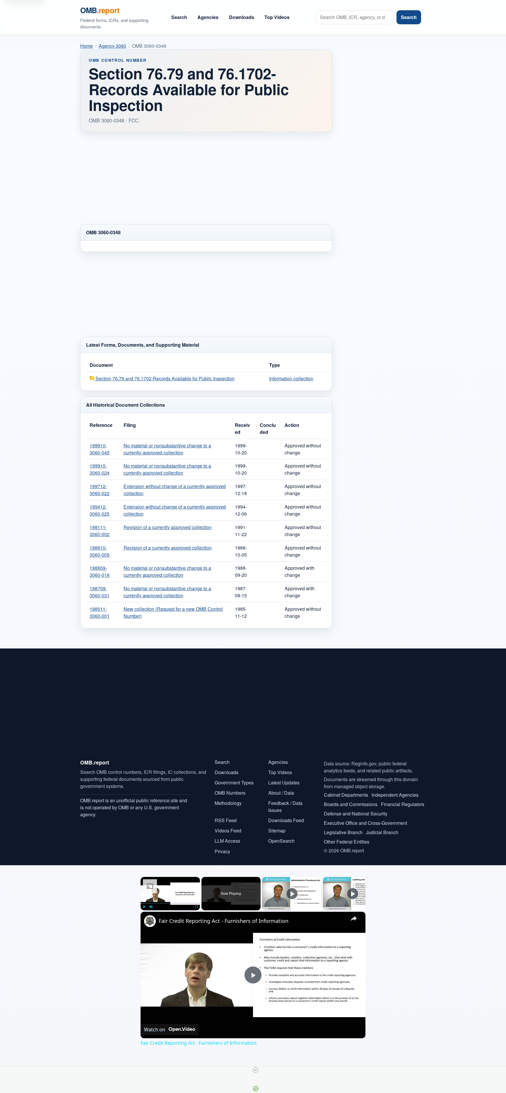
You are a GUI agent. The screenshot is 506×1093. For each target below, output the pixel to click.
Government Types (234, 782)
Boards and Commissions (350, 804)
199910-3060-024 (100, 469)
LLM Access (227, 840)
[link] (150, 921)
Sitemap (277, 830)
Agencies (207, 17)
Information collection (291, 378)
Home (86, 45)
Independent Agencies (395, 794)
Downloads (241, 17)
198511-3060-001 (100, 612)
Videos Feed (228, 830)
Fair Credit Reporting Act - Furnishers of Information (223, 920)
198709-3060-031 (100, 592)
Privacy (222, 851)
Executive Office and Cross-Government (365, 823)
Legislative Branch (343, 832)
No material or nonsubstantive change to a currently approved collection (167, 449)
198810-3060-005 (100, 551)
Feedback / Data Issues (285, 806)
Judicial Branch (382, 832)
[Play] (144, 906)
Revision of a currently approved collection (168, 527)
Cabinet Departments (346, 794)
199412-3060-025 (100, 510)
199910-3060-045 (100, 449)
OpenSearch (281, 840)
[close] (255, 1070)
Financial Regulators (402, 804)
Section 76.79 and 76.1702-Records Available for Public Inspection (164, 378)
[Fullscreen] (196, 906)
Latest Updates (284, 782)
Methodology (228, 803)
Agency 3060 (112, 45)
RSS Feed (226, 820)
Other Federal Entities (346, 841)
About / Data (281, 792)
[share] (353, 918)
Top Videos (277, 17)
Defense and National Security (355, 813)
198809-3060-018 (100, 571)
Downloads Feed (286, 820)
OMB (99, 10)
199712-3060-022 (100, 490)
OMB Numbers (230, 792)
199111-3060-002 (100, 531)
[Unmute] (151, 906)
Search (179, 17)
